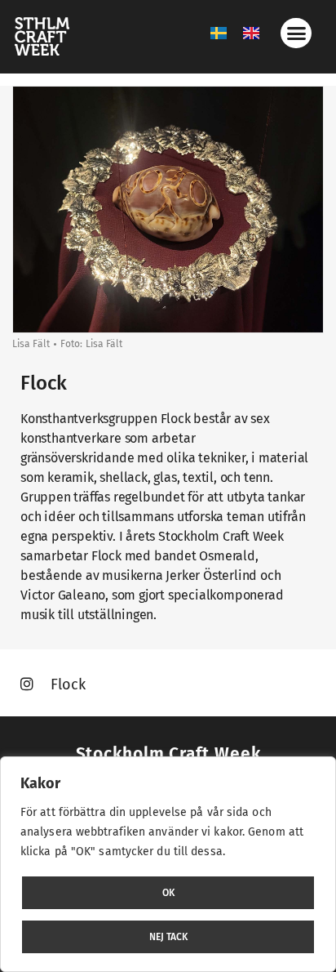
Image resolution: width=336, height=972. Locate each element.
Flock (66, 684)
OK (168, 892)
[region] (168, 864)
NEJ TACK (168, 937)
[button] (296, 33)
